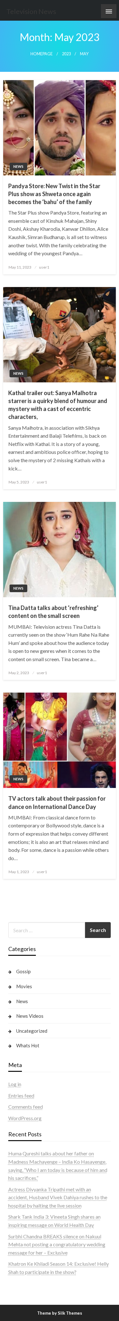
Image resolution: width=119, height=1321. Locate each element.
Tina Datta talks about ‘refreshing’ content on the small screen (53, 611)
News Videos (29, 1016)
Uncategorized (31, 1031)
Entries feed (21, 1095)
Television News (31, 11)
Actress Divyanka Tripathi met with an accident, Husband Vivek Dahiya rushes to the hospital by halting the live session (57, 1197)
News (18, 166)
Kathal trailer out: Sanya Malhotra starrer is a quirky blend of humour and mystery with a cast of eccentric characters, (57, 405)
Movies (24, 986)
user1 (44, 267)
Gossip (23, 971)
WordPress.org (25, 1118)
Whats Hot (27, 1045)
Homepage (41, 53)
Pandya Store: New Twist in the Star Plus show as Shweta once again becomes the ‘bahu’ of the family (54, 193)
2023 (66, 53)
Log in (14, 1084)
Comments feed (25, 1107)
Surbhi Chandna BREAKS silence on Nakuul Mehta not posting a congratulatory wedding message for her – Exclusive (56, 1244)
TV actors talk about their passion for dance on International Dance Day (57, 802)
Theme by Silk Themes (59, 1313)
